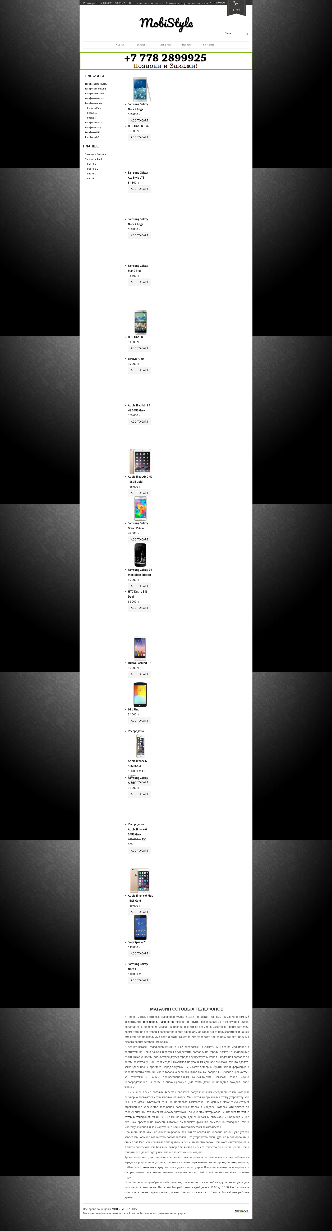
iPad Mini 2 (92, 169)
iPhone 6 (91, 118)
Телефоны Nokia (93, 122)
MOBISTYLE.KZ (121, 1209)
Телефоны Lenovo (94, 98)
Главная (119, 45)
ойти (221, 2)
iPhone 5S (92, 113)
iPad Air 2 (91, 174)
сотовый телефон (164, 1092)
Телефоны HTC (92, 132)
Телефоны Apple (93, 103)
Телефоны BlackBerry (96, 84)
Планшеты (165, 45)
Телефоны (141, 45)
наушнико (229, 1162)
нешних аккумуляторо (158, 1167)
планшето (167, 1021)
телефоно (150, 1021)
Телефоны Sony (93, 127)
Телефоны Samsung (95, 89)
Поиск (228, 33)
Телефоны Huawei (94, 93)
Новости (187, 45)
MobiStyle (166, 22)
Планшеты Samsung (95, 154)
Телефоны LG (92, 137)
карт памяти (200, 1162)
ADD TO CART (139, 137)
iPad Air (91, 178)
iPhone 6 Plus (94, 108)
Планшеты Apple (94, 159)
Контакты (208, 45)
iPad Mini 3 (92, 164)
